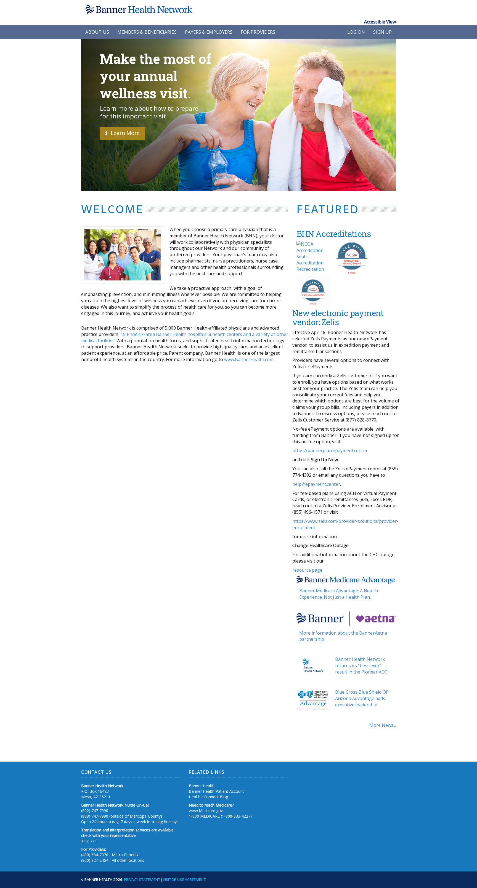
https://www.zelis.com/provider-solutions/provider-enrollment (345, 524)
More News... (382, 725)
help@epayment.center (316, 484)
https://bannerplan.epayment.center (330, 450)
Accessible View (380, 22)
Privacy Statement (142, 879)
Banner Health (201, 785)
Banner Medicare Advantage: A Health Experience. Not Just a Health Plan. (338, 594)
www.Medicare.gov (206, 810)
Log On (356, 32)
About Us (97, 32)
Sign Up (382, 32)
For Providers (258, 32)
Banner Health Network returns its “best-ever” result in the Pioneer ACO (361, 665)
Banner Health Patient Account (216, 791)
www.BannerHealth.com (249, 359)
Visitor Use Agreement (184, 879)
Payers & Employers (209, 32)
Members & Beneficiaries (147, 32)
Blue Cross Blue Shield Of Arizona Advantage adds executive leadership (361, 698)
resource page (307, 570)
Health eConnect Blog (208, 796)
